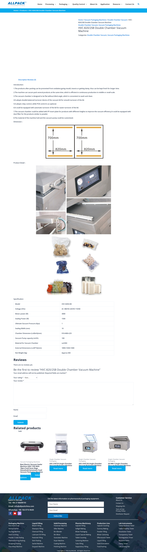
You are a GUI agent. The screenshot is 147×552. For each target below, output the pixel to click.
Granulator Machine (61, 538)
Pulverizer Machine (60, 526)
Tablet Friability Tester (126, 529)
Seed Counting (13, 535)
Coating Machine (59, 544)
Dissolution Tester (125, 532)
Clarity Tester (123, 544)
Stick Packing (36, 541)
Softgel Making (80, 529)
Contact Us (119, 503)
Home (80, 20)
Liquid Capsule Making (83, 535)
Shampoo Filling (37, 529)
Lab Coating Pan (124, 547)
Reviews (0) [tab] (32, 80)
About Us (119, 500)
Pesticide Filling (37, 538)
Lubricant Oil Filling (39, 535)
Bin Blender (58, 532)
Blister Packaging (81, 532)
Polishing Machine (60, 547)
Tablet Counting (80, 538)
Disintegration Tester (126, 538)
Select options (30, 476)
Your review (19, 381)
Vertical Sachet (13, 529)
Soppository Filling (81, 547)
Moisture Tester (124, 541)
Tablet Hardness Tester (126, 526)
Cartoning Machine (81, 541)
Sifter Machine (59, 529)
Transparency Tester (126, 535)
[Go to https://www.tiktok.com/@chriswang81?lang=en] (19, 513)
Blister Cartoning (103, 535)
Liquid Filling (101, 541)
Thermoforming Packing (16, 541)
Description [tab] (22, 80)
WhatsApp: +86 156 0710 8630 (21, 510)
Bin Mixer (57, 535)
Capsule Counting (103, 526)
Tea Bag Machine (14, 532)
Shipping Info (120, 506)
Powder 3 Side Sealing (16, 538)
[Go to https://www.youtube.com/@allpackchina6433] (15, 513)
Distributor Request (122, 514)
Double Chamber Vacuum (117, 20)
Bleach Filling (36, 526)
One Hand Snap (13, 526)
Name (16, 410)
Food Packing (101, 547)
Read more (58, 468)
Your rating (18, 378)
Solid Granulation (103, 544)
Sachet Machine (37, 544)
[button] (55, 4)
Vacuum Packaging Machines (95, 20)
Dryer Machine (59, 541)
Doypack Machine (38, 547)
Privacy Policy (120, 511)
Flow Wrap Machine (15, 547)
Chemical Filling (37, 532)
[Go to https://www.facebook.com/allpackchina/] (10, 513)
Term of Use (120, 509)
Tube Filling (79, 544)
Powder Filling (102, 532)
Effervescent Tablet (103, 538)
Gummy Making (102, 529)
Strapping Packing (14, 544)
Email (16, 416)
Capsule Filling (80, 526)
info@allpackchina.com (24, 506)
